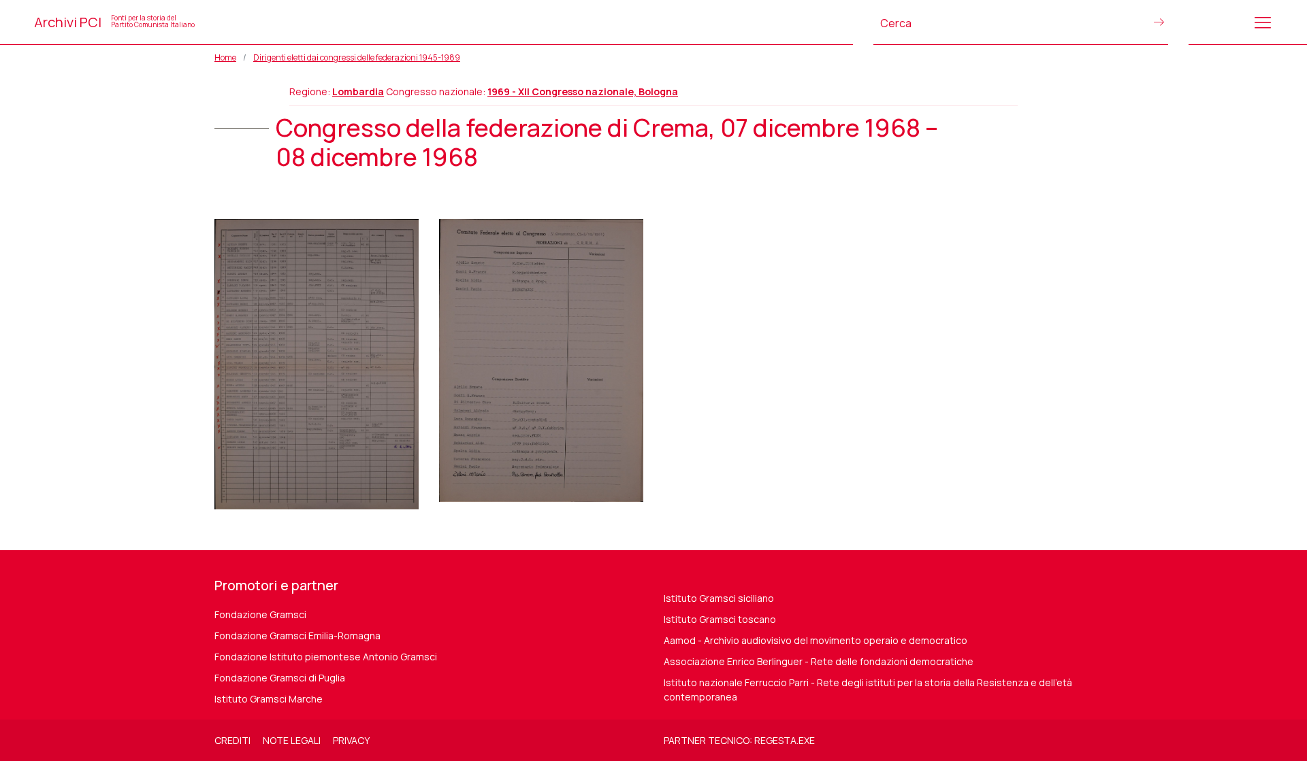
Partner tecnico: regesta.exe (739, 740)
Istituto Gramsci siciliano (719, 598)
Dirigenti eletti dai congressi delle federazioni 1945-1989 (356, 57)
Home (225, 57)
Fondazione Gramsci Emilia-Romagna (297, 635)
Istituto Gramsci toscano (720, 619)
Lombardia (358, 91)
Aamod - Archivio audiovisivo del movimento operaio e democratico (815, 640)
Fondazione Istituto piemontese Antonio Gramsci (325, 656)
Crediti (232, 740)
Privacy (351, 740)
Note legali (292, 740)
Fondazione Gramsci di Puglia (279, 677)
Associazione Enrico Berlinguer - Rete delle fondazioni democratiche (818, 661)
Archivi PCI (114, 22)
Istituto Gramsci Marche (268, 698)
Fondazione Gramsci (260, 614)
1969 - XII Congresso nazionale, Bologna (582, 91)
